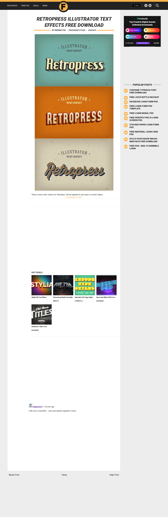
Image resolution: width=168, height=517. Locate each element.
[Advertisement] (17, 47)
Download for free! (74, 197)
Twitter (150, 5)
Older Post (114, 475)
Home (64, 475)
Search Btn (157, 5)
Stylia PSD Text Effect (38, 297)
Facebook (145, 5)
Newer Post (14, 475)
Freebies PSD (60, 30)
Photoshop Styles (77, 30)
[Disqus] (74, 369)
